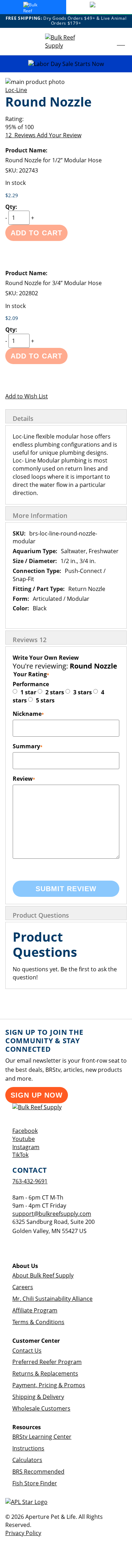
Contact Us (27, 1350)
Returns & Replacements (45, 1373)
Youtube (23, 1139)
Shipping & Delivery (38, 1397)
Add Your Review (59, 135)
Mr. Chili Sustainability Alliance (52, 1299)
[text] (66, 127)
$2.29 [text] (11, 195)
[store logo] (66, 42)
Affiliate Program (34, 1310)
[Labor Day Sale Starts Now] (66, 64)
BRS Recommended (38, 1471)
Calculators (27, 1460)
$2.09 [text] (11, 318)
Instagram (25, 1147)
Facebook (25, 1131)
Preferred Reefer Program (47, 1362)
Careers (22, 1287)
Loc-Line (16, 90)
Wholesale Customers (41, 1408)
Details (23, 418)
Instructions (28, 1448)
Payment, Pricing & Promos (48, 1385)
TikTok (20, 1155)
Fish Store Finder (34, 1483)
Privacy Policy (23, 1533)
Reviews (29, 639)
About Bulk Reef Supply (43, 1275)
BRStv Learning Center (41, 1437)
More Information (40, 515)
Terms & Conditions (38, 1322)
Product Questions (41, 915)
